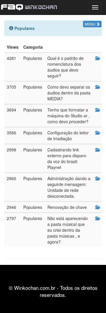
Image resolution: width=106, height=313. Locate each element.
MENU (90, 23)
